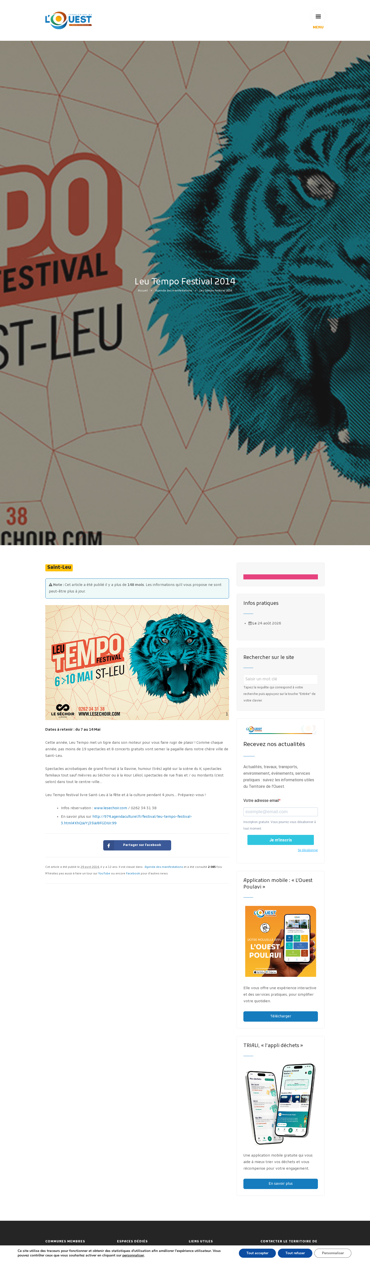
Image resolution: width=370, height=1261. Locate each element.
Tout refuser (295, 1253)
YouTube (104, 873)
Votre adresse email (261, 800)
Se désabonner (308, 850)
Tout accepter (257, 1253)
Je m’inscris (280, 840)
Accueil (143, 290)
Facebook (133, 873)
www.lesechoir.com (110, 808)
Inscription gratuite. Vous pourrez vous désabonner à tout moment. (279, 825)
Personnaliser (333, 1253)
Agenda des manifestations (173, 290)
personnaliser (133, 1255)
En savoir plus (281, 1183)
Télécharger (280, 1016)
